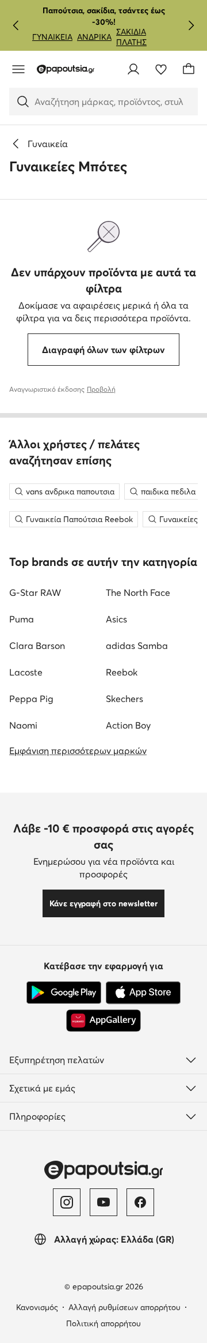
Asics (116, 619)
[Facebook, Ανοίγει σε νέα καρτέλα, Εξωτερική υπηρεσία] (140, 1202)
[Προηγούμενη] (16, 25)
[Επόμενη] (191, 25)
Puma (21, 619)
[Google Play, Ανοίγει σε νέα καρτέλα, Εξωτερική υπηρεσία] (63, 992)
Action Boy (128, 725)
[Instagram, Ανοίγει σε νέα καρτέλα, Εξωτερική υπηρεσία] (66, 1202)
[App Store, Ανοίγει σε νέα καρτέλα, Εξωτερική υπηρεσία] (143, 992)
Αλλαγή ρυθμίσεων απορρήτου (124, 1307)
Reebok (121, 672)
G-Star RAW (35, 592)
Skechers (124, 698)
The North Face (138, 592)
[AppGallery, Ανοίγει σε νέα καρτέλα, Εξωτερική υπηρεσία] (103, 1020)
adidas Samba (137, 645)
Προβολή (101, 389)
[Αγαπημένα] (161, 69)
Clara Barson (37, 645)
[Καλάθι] (188, 69)
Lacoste (26, 672)
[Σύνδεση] (133, 69)
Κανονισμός (37, 1307)
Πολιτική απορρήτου (103, 1323)
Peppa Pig (31, 698)
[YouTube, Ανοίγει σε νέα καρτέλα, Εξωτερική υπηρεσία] (103, 1202)
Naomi (23, 725)
